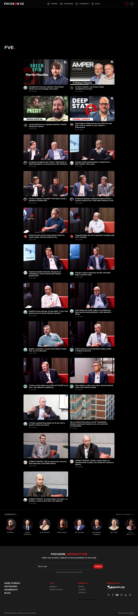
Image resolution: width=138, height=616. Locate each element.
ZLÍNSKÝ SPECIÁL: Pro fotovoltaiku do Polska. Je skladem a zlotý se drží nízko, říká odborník (48, 500)
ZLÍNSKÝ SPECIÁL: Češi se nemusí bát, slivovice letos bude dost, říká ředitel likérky (48, 462)
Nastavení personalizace (87, 599)
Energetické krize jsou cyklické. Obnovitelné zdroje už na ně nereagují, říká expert (46, 88)
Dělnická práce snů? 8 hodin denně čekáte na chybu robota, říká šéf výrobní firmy (46, 236)
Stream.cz (82, 592)
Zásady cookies (56, 589)
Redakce (53, 586)
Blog (97, 4)
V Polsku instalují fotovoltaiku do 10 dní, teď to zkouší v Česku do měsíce (47, 424)
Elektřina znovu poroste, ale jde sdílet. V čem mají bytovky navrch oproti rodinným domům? (48, 312)
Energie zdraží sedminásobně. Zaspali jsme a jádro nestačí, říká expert (92, 163)
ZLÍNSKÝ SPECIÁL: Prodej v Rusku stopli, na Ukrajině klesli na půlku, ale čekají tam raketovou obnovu (94, 462)
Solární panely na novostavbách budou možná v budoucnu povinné (93, 350)
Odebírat (98, 566)
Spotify (81, 586)
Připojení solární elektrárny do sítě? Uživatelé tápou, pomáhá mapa (93, 274)
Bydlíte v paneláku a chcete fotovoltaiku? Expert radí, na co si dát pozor (48, 350)
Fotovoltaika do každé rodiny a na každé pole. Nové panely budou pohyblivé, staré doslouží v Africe (93, 312)
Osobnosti (84, 4)
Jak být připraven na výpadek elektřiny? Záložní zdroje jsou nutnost (48, 125)
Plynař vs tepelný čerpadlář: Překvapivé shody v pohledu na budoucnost (48, 200)
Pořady (54, 4)
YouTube (81, 589)
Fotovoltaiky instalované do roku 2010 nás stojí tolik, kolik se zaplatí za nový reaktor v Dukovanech (93, 125)
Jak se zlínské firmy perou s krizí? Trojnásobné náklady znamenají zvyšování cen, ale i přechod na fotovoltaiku (88, 424)
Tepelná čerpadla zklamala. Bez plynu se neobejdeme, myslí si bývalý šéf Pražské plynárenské (45, 274)
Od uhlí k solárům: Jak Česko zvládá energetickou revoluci (89, 88)
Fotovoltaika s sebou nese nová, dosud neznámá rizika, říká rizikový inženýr (94, 386)
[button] (131, 524)
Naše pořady (12, 583)
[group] (27, 526)
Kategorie (68, 4)
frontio (131, 613)
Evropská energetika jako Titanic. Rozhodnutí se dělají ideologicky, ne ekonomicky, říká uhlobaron (48, 163)
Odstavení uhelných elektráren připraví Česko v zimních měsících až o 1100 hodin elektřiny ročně (94, 200)
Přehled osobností (123, 514)
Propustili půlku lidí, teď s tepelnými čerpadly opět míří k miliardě (94, 236)
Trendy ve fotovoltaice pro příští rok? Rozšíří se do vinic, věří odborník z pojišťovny (48, 386)
